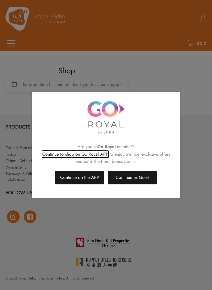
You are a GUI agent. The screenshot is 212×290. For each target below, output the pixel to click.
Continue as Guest (132, 177)
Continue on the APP (79, 177)
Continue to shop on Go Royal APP (75, 154)
